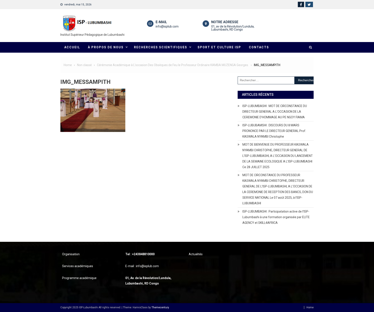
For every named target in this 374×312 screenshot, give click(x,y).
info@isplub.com (167, 26)
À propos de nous (106, 47)
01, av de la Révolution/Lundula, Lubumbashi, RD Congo (232, 28)
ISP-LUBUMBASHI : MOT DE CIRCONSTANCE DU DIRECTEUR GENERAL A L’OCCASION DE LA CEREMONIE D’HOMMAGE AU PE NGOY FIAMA (274, 111)
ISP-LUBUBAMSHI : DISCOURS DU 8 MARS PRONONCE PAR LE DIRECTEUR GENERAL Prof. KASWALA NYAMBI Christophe (274, 131)
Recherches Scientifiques (160, 47)
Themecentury (160, 307)
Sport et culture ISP (219, 47)
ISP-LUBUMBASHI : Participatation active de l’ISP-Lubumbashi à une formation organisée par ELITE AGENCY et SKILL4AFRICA (276, 217)
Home (310, 307)
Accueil (72, 47)
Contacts (259, 47)
